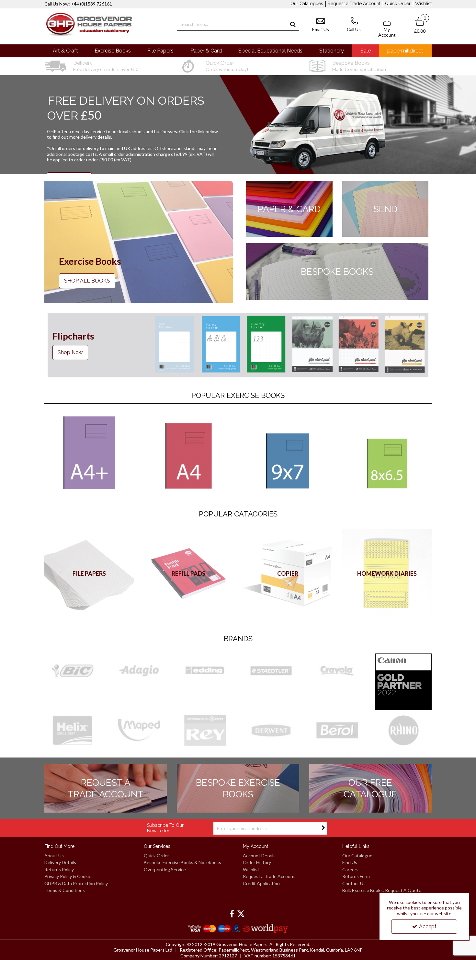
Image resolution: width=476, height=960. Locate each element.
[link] (231, 914)
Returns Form (356, 876)
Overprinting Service (165, 869)
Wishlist (423, 3)
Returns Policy (59, 869)
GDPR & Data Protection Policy (76, 883)
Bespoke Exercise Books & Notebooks (182, 862)
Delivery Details (60, 862)
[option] (105, 66)
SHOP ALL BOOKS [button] (87, 281)
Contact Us (354, 883)
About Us (54, 855)
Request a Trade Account (354, 3)
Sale (365, 51)
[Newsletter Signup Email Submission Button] (323, 828)
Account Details (259, 855)
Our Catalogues (306, 3)
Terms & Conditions (64, 890)
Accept (427, 926)
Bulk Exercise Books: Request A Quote (381, 890)
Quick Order (398, 3)
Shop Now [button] (70, 352)
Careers (350, 869)
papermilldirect (405, 51)
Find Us (349, 862)
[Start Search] (293, 24)
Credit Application (261, 883)
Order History (257, 862)
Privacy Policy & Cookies (69, 876)
